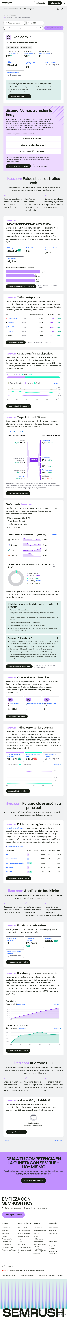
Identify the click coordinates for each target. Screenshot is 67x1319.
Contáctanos (38, 1253)
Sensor (20, 1253)
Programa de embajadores (53, 1252)
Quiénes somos (38, 1228)
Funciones (5, 1230)
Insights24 (21, 1239)
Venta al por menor (12, 47)
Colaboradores (38, 1239)
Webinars (52, 1249)
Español (60, 1275)
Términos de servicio (27, 1275)
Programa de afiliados (9, 1250)
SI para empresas (23, 1236)
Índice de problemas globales (40, 1245)
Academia (52, 1230)
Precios (4, 1236)
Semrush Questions (40, 1230)
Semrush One (6, 1228)
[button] (58, 9)
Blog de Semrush (54, 1246)
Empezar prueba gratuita (13, 1215)
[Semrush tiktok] (6, 1266)
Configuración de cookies (47, 1275)
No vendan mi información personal (40, 1250)
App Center (21, 1244)
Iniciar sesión (40, 3)
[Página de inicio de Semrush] (6, 3)
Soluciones (5, 1233)
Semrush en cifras (7, 1247)
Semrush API (53, 1233)
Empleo (36, 1236)
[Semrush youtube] (9, 1266)
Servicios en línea (26, 47)
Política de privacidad (8, 1275)
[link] (12, 9)
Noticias (36, 1233)
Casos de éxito (6, 1244)
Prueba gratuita (7, 1239)
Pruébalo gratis (55, 3)
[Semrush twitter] (13, 1266)
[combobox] (21, 28)
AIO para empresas (24, 1233)
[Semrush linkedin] (2, 1266)
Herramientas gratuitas (25, 1250)
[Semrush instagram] (4, 1266)
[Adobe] (5, 1270)
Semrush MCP (22, 1228)
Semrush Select (38, 1241)
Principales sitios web (24, 1247)
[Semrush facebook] (11, 1266)
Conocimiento (53, 1228)
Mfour (20, 1241)
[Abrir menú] (65, 3)
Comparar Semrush (8, 1241)
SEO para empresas (24, 1230)
